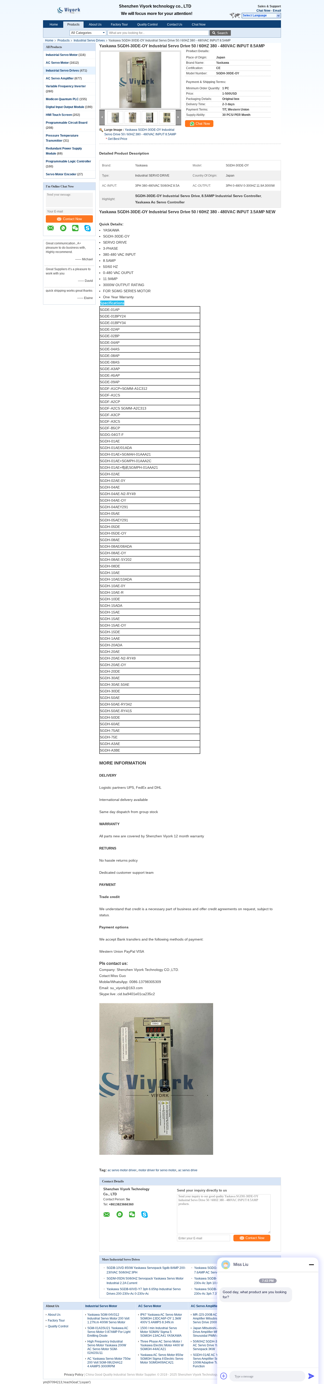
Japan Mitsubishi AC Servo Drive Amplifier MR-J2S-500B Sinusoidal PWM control (213, 1331)
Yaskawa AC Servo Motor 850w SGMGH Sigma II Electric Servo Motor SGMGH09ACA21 (161, 1358)
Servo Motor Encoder (61, 174)
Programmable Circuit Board (66, 122)
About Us (95, 24)
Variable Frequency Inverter (66, 86)
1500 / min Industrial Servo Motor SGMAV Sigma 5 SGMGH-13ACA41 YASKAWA (160, 1331)
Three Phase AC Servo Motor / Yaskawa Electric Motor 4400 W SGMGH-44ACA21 (162, 1345)
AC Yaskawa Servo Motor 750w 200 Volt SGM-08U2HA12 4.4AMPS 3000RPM (109, 1362)
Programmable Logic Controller (68, 161)
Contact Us (174, 24)
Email (277, 10)
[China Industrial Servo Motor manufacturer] (73, 10)
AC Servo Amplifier (60, 78)
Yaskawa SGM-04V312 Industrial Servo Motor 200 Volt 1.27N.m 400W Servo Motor (108, 1318)
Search (222, 33)
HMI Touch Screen (59, 115)
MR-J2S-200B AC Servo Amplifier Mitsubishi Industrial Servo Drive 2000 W (213, 1318)
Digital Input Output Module (65, 107)
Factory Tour (119, 24)
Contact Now (72, 219)
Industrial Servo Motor (62, 55)
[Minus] (311, 1265)
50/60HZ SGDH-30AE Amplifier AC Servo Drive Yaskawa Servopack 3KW (214, 1345)
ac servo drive (187, 1170)
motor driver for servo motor (157, 1170)
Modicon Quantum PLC (62, 99)
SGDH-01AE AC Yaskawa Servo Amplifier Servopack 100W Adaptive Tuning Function (211, 1360)
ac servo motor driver (122, 1170)
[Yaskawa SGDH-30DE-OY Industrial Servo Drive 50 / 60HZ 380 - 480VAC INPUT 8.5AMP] (140, 80)
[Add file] (223, 1375)
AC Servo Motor (57, 63)
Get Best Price (117, 139)
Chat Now (263, 10)
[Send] (311, 1375)
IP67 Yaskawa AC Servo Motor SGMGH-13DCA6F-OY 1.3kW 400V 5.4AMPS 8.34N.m (161, 1318)
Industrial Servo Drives (89, 40)
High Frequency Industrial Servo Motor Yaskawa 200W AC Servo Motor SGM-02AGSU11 (106, 1347)
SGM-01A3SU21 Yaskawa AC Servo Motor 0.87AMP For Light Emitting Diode (108, 1331)
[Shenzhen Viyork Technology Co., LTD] (278, 15)
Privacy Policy (73, 1374)
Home (54, 24)
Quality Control (147, 24)
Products (73, 24)
